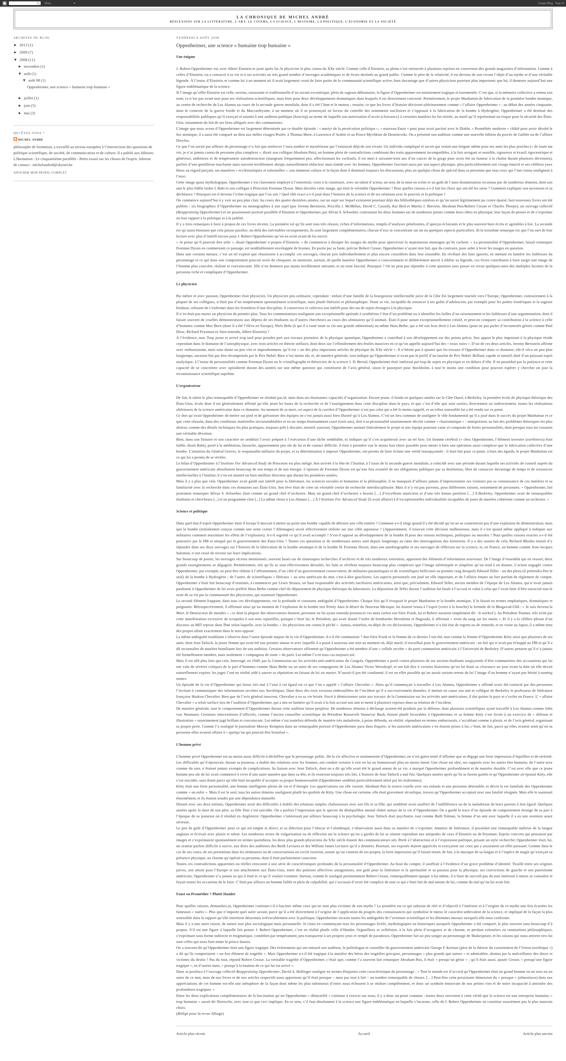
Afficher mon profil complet (40, 172)
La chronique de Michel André (283, 17)
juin (27, 105)
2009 (23, 52)
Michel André (31, 139)
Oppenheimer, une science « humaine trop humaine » (233, 45)
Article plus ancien (538, 1034)
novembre (32, 66)
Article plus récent (190, 1034)
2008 (23, 60)
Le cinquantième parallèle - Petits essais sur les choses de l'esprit (86, 159)
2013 (23, 45)
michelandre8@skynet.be (53, 165)
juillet (29, 98)
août (28, 74)
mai (27, 113)
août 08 (34, 80)
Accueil (364, 1034)
